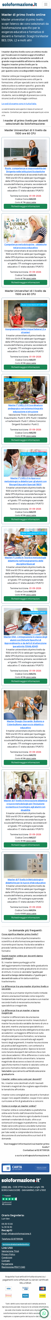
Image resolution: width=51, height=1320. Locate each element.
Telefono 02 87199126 (12, 1238)
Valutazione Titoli (10, 1251)
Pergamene (7, 1263)
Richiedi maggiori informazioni (25, 206)
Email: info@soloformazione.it (16, 1233)
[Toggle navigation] (45, 4)
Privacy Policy (8, 1254)
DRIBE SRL (6, 1187)
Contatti (6, 1260)
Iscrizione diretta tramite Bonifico (16, 1244)
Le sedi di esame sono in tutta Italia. (19, 103)
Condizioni (7, 1257)
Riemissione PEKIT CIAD (13, 1267)
